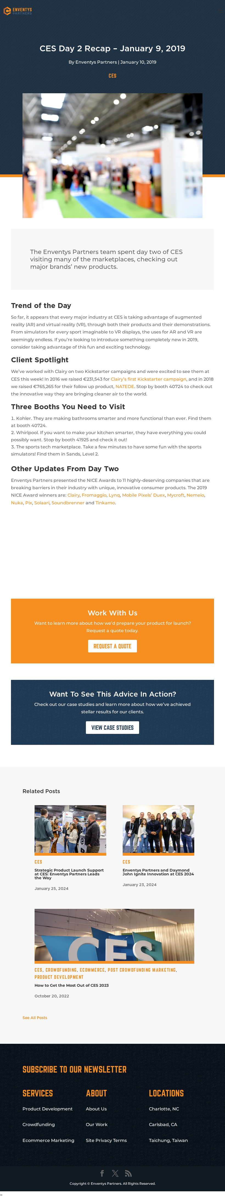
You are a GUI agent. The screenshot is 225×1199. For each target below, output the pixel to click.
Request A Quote (112, 646)
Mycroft (175, 495)
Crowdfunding (61, 969)
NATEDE (125, 386)
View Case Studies (112, 727)
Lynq (114, 495)
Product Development (59, 977)
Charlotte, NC (164, 1109)
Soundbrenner (68, 502)
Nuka (17, 502)
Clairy (74, 495)
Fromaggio (94, 495)
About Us (96, 1109)
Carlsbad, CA (163, 1124)
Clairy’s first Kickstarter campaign (148, 379)
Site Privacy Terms (106, 1140)
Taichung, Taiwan (168, 1140)
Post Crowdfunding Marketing (142, 969)
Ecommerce (92, 969)
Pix (28, 502)
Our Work (97, 1124)
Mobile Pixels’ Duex (143, 495)
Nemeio (195, 495)
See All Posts (34, 1018)
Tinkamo (105, 502)
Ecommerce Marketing (48, 1140)
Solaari (41, 502)
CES (113, 76)
